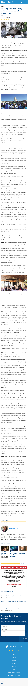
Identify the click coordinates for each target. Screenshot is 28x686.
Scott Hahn (3, 597)
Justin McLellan (4, 610)
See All (23, 563)
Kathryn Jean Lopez (5, 15)
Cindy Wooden (3, 604)
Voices (2, 6)
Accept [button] (3, 683)
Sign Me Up (3, 636)
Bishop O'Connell (4, 522)
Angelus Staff (3, 556)
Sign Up (24, 638)
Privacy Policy (17, 680)
